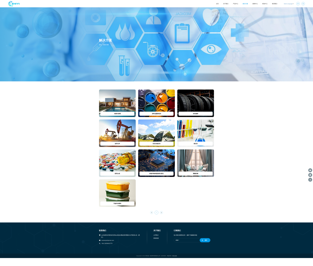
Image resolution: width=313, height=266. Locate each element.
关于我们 (225, 3)
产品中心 (235, 3)
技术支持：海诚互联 (166, 255)
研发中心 (265, 3)
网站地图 (174, 255)
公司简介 (156, 235)
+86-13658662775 (106, 243)
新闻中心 (255, 3)
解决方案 (245, 3)
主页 (217, 3)
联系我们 (274, 3)
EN (298, 3)
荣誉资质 (156, 238)
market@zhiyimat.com (107, 240)
